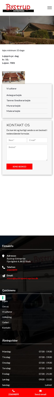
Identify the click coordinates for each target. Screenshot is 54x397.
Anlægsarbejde (14, 95)
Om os (5, 306)
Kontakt (6, 327)
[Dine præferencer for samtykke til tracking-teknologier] (2, 297)
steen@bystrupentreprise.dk (22, 278)
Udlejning (7, 317)
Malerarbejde (13, 111)
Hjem (5, 301)
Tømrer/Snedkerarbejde (18, 100)
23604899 (12, 269)
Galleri (5, 322)
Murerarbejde (13, 105)
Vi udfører (7, 312)
